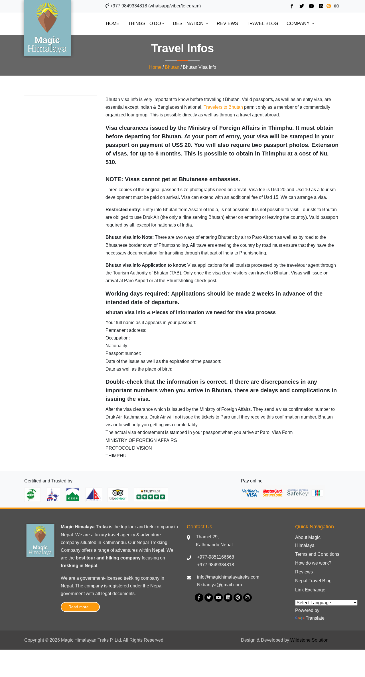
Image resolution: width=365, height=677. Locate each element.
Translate (315, 618)
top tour (128, 526)
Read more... (80, 607)
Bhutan (172, 67)
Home (115, 23)
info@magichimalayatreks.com (228, 577)
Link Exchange (310, 589)
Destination (189, 23)
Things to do (144, 23)
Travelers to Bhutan (223, 107)
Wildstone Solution (309, 640)
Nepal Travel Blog (313, 580)
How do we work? (313, 563)
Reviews (227, 23)
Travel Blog (262, 23)
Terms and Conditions (317, 554)
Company (299, 23)
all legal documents (115, 593)
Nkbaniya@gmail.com (219, 584)
